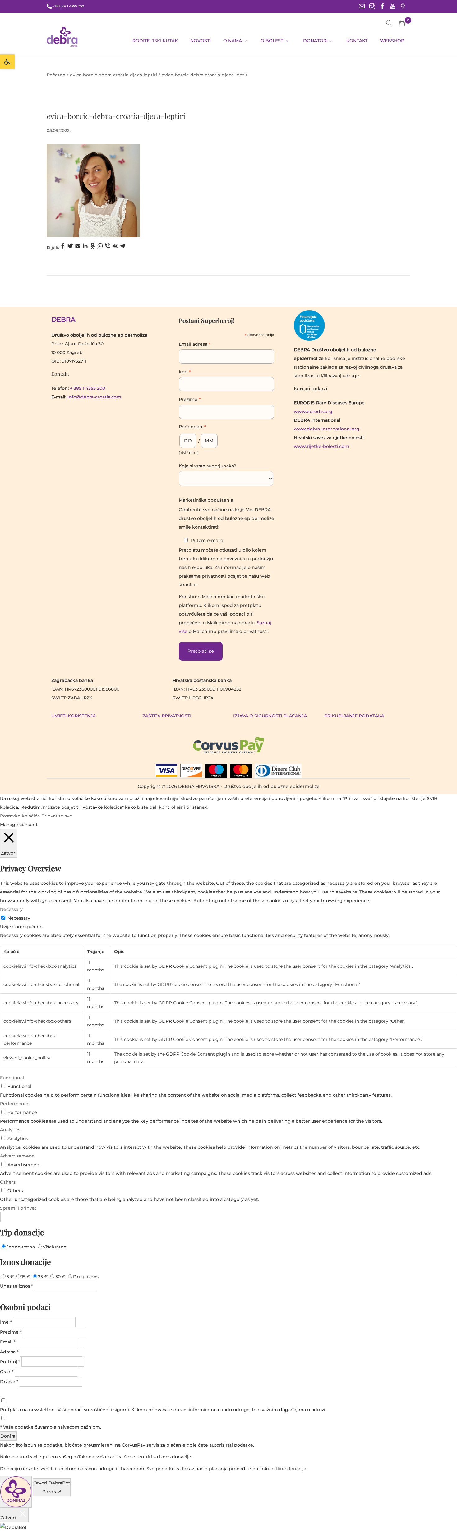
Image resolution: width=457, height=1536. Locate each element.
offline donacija (289, 1468)
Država (9, 1381)
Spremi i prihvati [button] (19, 1208)
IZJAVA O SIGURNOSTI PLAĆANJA (270, 716)
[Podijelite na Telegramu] (122, 247)
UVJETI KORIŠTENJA (73, 716)
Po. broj (10, 1362)
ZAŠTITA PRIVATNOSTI (166, 716)
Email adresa (195, 344)
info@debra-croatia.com (94, 397)
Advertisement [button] (17, 1156)
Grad (7, 1372)
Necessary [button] (11, 909)
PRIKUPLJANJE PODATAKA (354, 716)
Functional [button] (12, 1077)
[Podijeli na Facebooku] (63, 247)
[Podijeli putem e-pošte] (77, 247)
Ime (185, 372)
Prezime (190, 400)
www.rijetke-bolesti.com (321, 446)
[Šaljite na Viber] (107, 247)
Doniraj (8, 1436)
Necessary (18, 918)
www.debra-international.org (326, 429)
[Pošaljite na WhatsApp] (100, 247)
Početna (56, 75)
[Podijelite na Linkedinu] (85, 247)
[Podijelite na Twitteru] (70, 247)
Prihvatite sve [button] (56, 816)
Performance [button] (15, 1104)
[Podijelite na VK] (115, 247)
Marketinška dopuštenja (206, 500)
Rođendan (192, 427)
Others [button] (8, 1182)
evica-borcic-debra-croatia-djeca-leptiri (113, 75)
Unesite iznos (16, 1286)
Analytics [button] (10, 1130)
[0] (402, 23)
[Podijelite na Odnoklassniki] (92, 247)
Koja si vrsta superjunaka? (207, 466)
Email (8, 1342)
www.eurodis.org (313, 411)
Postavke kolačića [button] (20, 816)
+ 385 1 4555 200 (87, 388)
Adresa (9, 1352)
